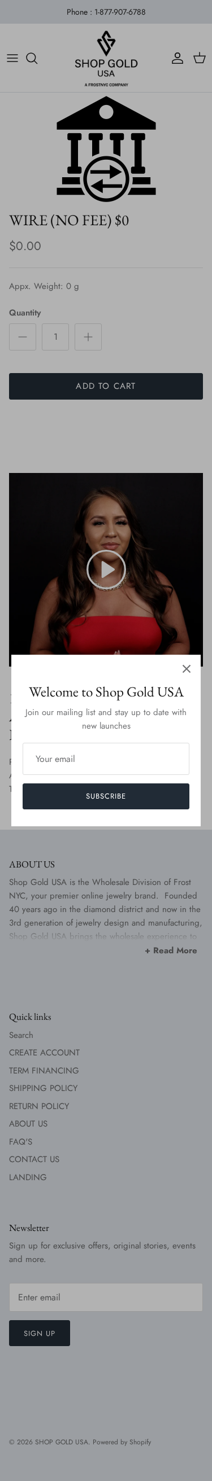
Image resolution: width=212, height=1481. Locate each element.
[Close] (186, 668)
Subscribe (106, 796)
